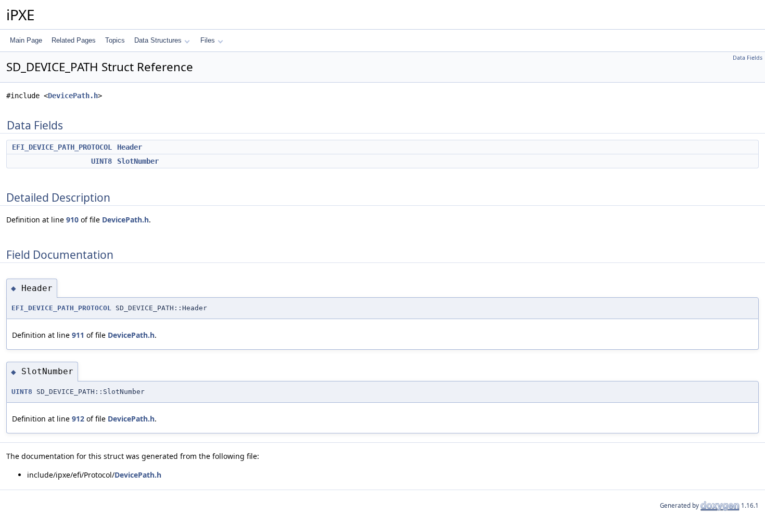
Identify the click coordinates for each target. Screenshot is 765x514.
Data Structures (158, 40)
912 (78, 419)
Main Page (26, 40)
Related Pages (74, 40)
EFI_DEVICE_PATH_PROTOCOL (62, 147)
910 (72, 220)
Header (129, 147)
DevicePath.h (73, 95)
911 (78, 335)
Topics (115, 40)
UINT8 (101, 161)
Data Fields (747, 57)
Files (207, 40)
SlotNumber (138, 161)
